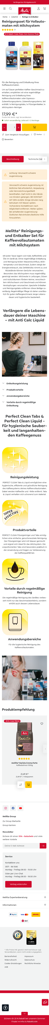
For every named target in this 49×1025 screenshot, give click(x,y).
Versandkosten (10, 952)
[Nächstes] (45, 749)
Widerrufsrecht (11, 960)
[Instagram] (5, 808)
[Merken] (42, 723)
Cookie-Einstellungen (13, 963)
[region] (24, 55)
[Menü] (4, 8)
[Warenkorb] (44, 8)
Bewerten (9, 139)
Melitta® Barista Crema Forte (24, 763)
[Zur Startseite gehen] (24, 11)
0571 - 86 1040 (11, 866)
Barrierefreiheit (11, 956)
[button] (24, 384)
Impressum (29, 956)
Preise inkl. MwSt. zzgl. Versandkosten (16, 117)
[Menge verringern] (4, 127)
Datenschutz (30, 960)
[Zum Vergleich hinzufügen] (20, 784)
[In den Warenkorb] (34, 127)
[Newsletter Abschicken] (43, 846)
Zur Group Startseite (12, 821)
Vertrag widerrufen (18, 884)
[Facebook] (13, 808)
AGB (6, 967)
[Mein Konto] (38, 8)
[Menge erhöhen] (18, 127)
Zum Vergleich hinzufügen (17, 134)
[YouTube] (20, 808)
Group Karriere (9, 825)
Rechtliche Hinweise (33, 963)
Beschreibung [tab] (13, 159)
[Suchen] (10, 8)
